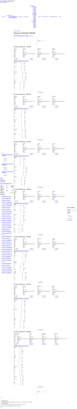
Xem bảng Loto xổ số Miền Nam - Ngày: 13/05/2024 (21, 250)
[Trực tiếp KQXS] (70, 220)
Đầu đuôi (12, 185)
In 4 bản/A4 (31, 58)
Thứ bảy (35, 12)
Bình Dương (39, 48)
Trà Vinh (53, 48)
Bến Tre (24, 191)
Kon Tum (5, 167)
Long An (31, 333)
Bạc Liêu (53, 191)
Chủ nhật (35, 20)
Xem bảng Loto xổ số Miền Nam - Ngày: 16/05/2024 (21, 108)
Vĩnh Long (24, 48)
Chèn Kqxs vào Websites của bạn (2, 181)
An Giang (39, 96)
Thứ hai (35, 15)
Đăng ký (1, 1)
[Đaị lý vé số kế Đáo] (17, 30)
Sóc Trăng (53, 143)
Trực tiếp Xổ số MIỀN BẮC (13, 17)
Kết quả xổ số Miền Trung (3, 234)
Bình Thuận (54, 96)
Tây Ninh (24, 96)
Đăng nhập (4, 1)
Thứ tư (35, 9)
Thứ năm (35, 10)
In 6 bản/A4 (44, 58)
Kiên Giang (5, 159)
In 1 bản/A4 (56, 58)
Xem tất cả (35, 7)
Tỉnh (6, 185)
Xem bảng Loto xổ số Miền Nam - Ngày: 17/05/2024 (21, 60)
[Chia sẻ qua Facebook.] (42, 92)
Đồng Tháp (39, 238)
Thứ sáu (35, 11)
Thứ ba (35, 16)
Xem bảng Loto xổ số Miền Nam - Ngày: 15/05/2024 (21, 155)
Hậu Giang (56, 333)
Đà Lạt (5, 161)
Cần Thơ (39, 143)
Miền (2, 185)
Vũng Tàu (39, 191)
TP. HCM (24, 238)
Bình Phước (43, 333)
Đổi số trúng (40, 92)
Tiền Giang (5, 158)
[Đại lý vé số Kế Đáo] (3, 2)
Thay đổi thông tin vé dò (9, 1)
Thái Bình (5, 175)
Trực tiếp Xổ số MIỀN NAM (13, 16)
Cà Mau (53, 238)
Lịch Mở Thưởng (2, 180)
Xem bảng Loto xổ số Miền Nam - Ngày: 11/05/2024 (21, 345)
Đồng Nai (24, 143)
